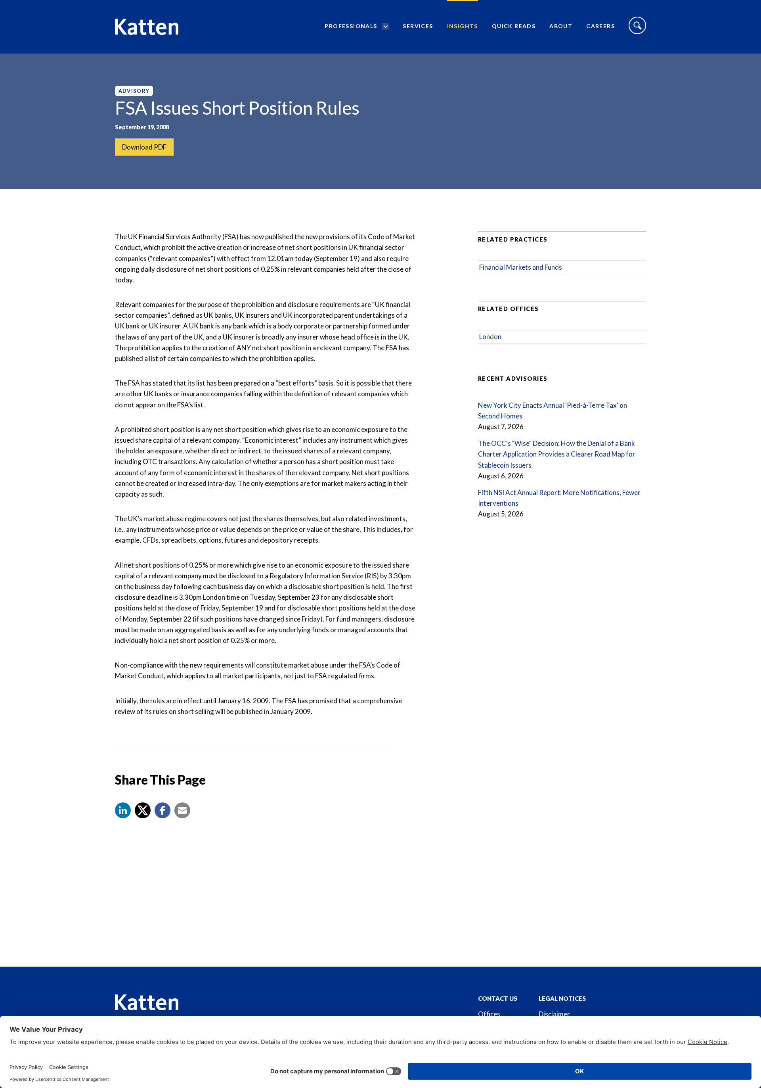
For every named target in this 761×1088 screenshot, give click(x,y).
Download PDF (144, 147)
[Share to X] (143, 810)
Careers (600, 26)
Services (418, 26)
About (560, 26)
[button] (123, 810)
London (490, 336)
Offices (489, 1014)
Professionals (351, 26)
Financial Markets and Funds (520, 267)
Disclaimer (554, 1014)
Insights (462, 26)
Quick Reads (513, 26)
